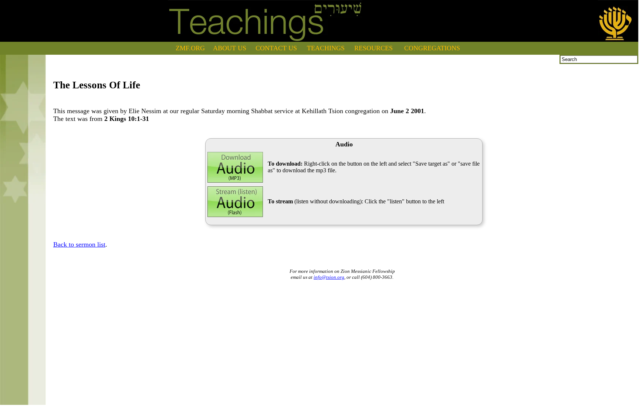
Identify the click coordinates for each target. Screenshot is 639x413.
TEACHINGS (326, 48)
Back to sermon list (79, 244)
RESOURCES (373, 48)
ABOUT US (229, 48)
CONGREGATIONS (432, 48)
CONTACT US (276, 48)
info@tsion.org (329, 277)
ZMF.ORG (190, 48)
